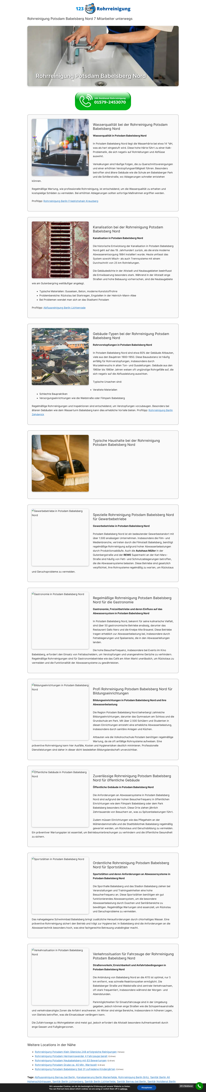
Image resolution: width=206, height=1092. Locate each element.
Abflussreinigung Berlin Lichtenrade (64, 307)
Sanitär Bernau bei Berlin (131, 1081)
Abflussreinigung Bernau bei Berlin (55, 1077)
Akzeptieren (146, 1087)
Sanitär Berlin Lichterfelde (100, 1081)
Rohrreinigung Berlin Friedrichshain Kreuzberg (70, 201)
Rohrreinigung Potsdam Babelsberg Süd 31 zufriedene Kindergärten (75, 1069)
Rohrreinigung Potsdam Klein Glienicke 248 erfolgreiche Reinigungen (76, 1051)
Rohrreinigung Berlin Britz (133, 1077)
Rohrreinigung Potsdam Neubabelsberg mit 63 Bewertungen (71, 1060)
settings (123, 1089)
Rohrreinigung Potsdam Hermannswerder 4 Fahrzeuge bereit (71, 1056)
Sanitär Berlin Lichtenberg (67, 1081)
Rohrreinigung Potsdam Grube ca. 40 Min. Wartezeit (66, 1064)
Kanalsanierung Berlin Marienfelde (97, 1077)
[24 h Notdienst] (199, 1086)
